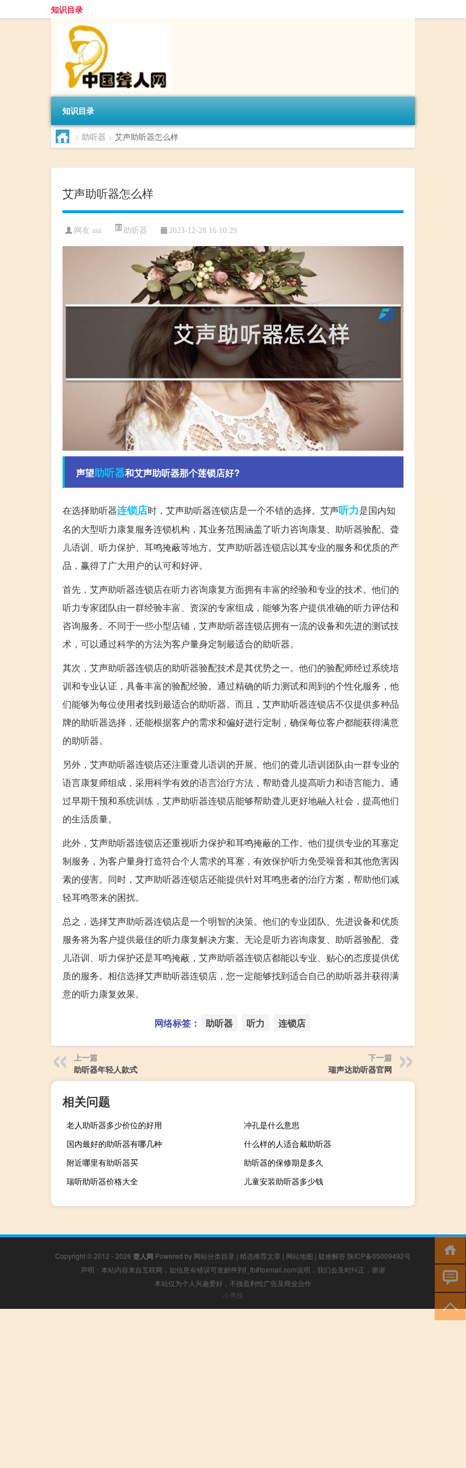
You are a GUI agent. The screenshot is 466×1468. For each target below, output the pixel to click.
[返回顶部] (447, 1306)
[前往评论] (447, 1277)
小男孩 (233, 1295)
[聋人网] (110, 22)
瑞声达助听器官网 (360, 1069)
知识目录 (67, 9)
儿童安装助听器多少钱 (283, 1181)
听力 (349, 509)
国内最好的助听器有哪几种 (114, 1143)
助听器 (94, 136)
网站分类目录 (214, 1256)
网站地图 (299, 1256)
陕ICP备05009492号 (379, 1256)
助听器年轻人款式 (106, 1069)
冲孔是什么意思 (271, 1124)
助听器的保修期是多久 (283, 1162)
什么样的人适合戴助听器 (287, 1143)
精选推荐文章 (260, 1256)
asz (97, 230)
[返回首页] (447, 1249)
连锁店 (132, 509)
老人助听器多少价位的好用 (114, 1124)
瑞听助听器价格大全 (102, 1181)
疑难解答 (332, 1256)
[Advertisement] (233, 1388)
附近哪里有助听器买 (102, 1162)
